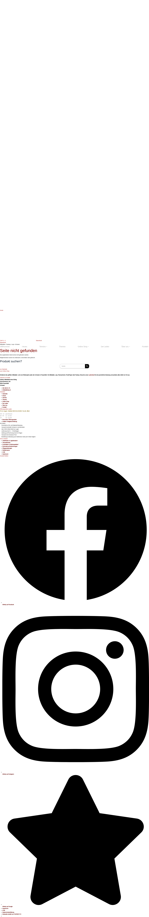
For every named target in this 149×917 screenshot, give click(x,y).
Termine (42, 346)
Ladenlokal (91, 375)
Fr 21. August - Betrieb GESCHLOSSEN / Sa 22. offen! (15, 411)
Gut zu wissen (4, 438)
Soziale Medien (4, 456)
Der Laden (105, 346)
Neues (24, 346)
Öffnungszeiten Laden (6, 409)
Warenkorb (3, 342)
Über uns (124, 346)
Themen (62, 346)
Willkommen (5, 346)
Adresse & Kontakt (5, 377)
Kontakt (145, 346)
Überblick (2, 392)
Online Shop (82, 346)
